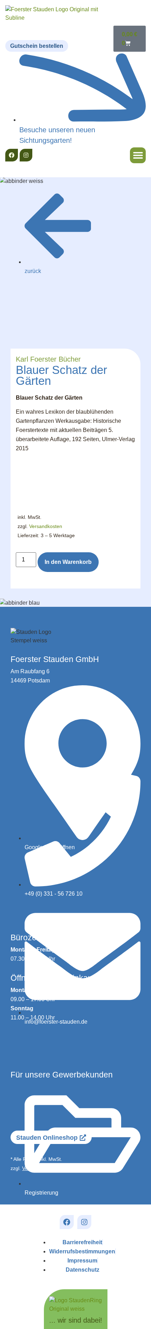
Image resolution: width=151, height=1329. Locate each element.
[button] (138, 155)
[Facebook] (11, 155)
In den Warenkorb (68, 562)
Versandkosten (45, 526)
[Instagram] (26, 155)
